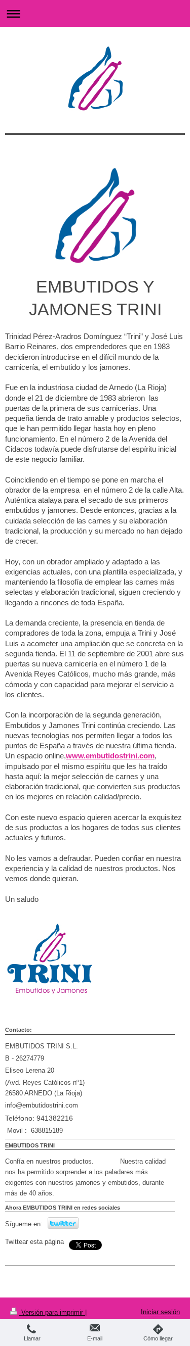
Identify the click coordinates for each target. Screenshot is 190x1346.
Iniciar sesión (160, 1312)
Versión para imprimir (52, 1312)
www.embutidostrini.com (110, 755)
